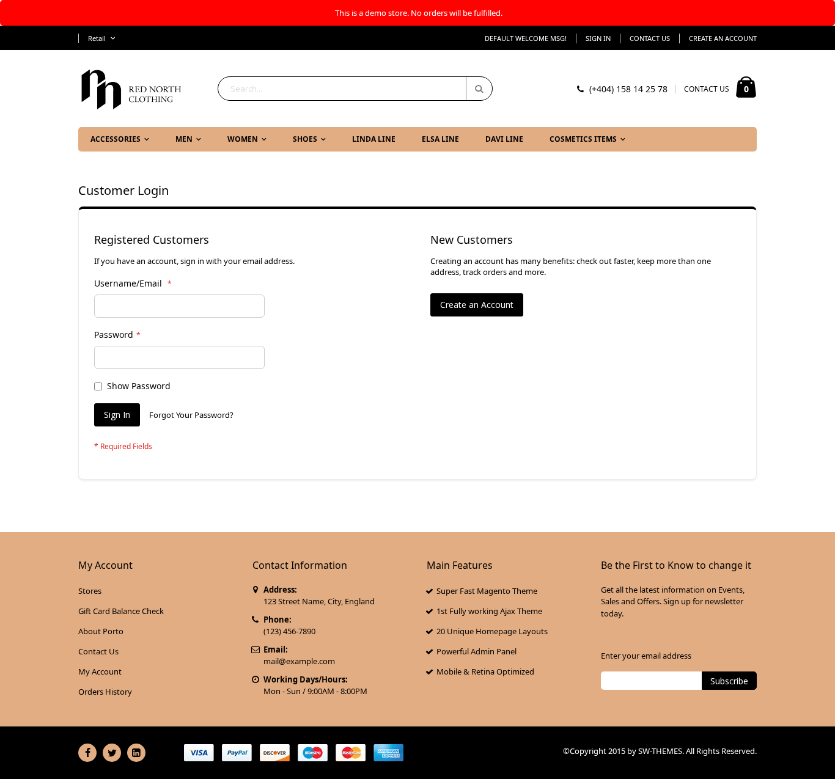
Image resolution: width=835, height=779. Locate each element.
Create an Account (723, 38)
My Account (100, 671)
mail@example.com (299, 661)
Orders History (105, 691)
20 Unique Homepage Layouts (492, 631)
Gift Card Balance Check (121, 610)
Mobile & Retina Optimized (485, 671)
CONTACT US (706, 89)
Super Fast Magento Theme (486, 590)
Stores (89, 590)
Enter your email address (646, 655)
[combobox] (355, 88)
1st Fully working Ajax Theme (489, 610)
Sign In (598, 38)
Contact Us (650, 38)
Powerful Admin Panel (476, 651)
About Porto (100, 631)
